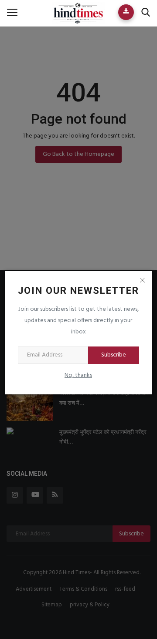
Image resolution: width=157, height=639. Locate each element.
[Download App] (126, 12)
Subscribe (113, 355)
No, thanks (78, 375)
